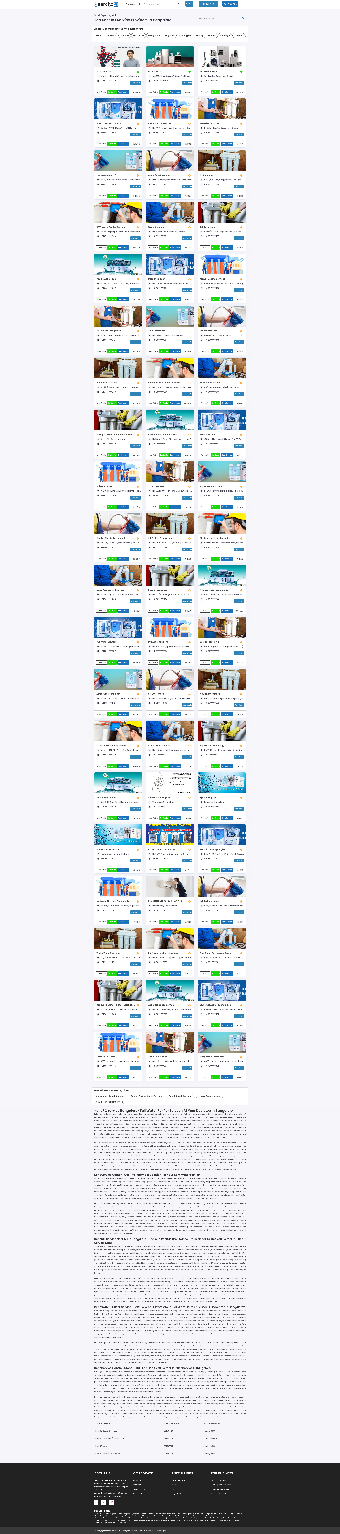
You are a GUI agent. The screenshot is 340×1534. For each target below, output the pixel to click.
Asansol (156, 1518)
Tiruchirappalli (121, 1520)
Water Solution (156, 227)
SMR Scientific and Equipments (112, 901)
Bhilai (161, 1520)
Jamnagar (219, 1520)
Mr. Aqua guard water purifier (215, 538)
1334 (189, 455)
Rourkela (187, 1520)
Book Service (123, 92)
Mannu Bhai (154, 71)
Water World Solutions (108, 953)
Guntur (178, 1518)
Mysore (227, 1516)
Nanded (193, 1520)
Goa (192, 1518)
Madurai (222, 1516)
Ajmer (167, 1518)
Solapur (234, 1516)
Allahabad (145, 1516)
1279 (137, 507)
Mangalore (98, 1522)
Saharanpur (185, 1518)
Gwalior (164, 1516)
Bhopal (179, 1514)
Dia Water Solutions (106, 382)
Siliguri (196, 1518)
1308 (241, 662)
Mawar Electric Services (212, 279)
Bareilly (129, 1520)
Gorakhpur (135, 1518)
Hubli (202, 1518)
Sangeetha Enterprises (212, 1056)
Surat (221, 1514)
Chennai (102, 1514)
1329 (241, 559)
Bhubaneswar (121, 1518)
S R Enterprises (156, 693)
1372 (189, 247)
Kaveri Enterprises (209, 123)
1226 (189, 766)
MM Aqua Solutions (158, 641)
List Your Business (218, 1480)
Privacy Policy (139, 1489)
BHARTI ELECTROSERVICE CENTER (165, 901)
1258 (137, 714)
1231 (241, 766)
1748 (137, 247)
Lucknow (163, 1514)
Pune (96, 1514)
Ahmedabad (144, 1514)
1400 (137, 92)
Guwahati (214, 1516)
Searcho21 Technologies (155, 1530)
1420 (241, 299)
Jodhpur (239, 1514)
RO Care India (103, 71)
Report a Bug (177, 1494)
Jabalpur (171, 1516)
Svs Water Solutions (107, 641)
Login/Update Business (221, 1485)
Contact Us (138, 1494)
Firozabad (237, 1518)
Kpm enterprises (209, 797)
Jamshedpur (228, 1518)
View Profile (101, 92)
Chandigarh (206, 1516)
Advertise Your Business (221, 1489)
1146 (189, 818)
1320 (241, 1077)
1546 (189, 351)
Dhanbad (138, 1516)
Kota (199, 1516)
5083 (240, 610)
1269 (137, 662)
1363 (137, 403)
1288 (137, 818)
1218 (189, 507)
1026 (137, 973)
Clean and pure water (159, 123)
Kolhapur (200, 1520)
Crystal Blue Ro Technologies (111, 538)
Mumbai (120, 1514)
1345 (137, 196)
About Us (137, 1480)
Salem (213, 1518)
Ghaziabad (103, 1520)
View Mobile (135, 83)
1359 (189, 559)
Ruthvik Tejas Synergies (212, 849)
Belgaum (110, 1522)
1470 (137, 144)
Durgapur (179, 1520)
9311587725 (230, 4)
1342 (241, 455)
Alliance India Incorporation (214, 590)
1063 (241, 973)
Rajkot (108, 1516)
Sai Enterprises (104, 486)
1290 (241, 403)
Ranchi (158, 1516)
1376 (189, 610)
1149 (137, 870)
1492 (241, 247)
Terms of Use (138, 1485)
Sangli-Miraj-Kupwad (231, 1520)
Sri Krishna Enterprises (160, 538)
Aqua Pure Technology (108, 693)
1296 (189, 922)
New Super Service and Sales (215, 953)
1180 (137, 922)
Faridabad (214, 1514)
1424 (189, 299)
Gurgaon (113, 1514)
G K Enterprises (208, 227)
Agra (209, 1514)
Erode (105, 1522)
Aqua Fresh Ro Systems (108, 123)
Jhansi (172, 1518)
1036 (137, 1025)
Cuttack (150, 1518)
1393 (137, 351)
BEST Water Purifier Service (110, 227)
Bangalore (126, 1514)
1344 (189, 403)
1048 (189, 1025)
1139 (241, 870)
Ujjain (97, 1520)
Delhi (107, 1514)
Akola (206, 1520)
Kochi (165, 1520)
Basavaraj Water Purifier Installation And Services (115, 1005)
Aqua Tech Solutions (159, 745)
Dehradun (143, 1518)
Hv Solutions (206, 175)
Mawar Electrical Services (161, 849)
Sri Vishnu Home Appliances (111, 745)
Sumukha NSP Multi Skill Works (164, 382)
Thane (174, 1514)
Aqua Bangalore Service (161, 1005)
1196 (241, 714)
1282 (189, 662)
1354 (240, 92)
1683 (189, 144)
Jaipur (157, 1514)
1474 (189, 196)
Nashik (97, 1516)
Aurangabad (129, 1516)
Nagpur (232, 1514)
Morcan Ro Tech (156, 279)
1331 (137, 610)
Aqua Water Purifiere (211, 486)
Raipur (195, 1516)
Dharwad (207, 1518)
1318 (189, 1077)
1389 (189, 92)
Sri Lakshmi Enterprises (108, 330)
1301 (241, 507)
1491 (137, 455)
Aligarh (104, 1518)
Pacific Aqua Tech (106, 279)
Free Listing (209, 4)
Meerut (102, 1516)
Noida (129, 1518)
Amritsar (240, 1516)
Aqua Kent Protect (210, 693)
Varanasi (114, 1516)
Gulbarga (212, 1520)
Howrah (152, 1516)
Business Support (218, 1494)
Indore (169, 1514)
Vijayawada (188, 1516)
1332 (241, 196)
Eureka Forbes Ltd (209, 641)
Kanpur (226, 1514)
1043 (189, 973)
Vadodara (98, 1518)
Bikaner (148, 1520)
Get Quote (112, 92)
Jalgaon (142, 1520)
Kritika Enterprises (209, 901)
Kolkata (151, 1514)
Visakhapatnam (188, 1514)
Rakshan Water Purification (162, 434)
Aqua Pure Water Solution (110, 590)
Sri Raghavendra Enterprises (163, 953)
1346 (240, 1025)
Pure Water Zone (209, 330)
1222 (189, 870)
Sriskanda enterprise (159, 797)
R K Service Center (106, 797)
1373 (137, 1077)
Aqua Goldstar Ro (157, 1056)
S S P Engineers (156, 486)
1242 (241, 818)
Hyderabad (135, 1514)
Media (174, 1485)
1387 (137, 559)
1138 (189, 714)
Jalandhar (111, 1518)
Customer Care (178, 1480)
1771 (241, 144)
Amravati (154, 1520)
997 (241, 922)
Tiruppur (135, 1520)
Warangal (220, 1518)
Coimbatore (179, 1516)
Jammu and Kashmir (121, 1522)
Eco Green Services (210, 382)
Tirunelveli (111, 1520)
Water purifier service (107, 849)
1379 (241, 351)
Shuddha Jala (207, 434)
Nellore (162, 1518)
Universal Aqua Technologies (215, 1005)
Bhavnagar (172, 1520)
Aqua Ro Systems (105, 1056)
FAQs (174, 1489)
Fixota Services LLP (106, 175)
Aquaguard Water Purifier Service (114, 434)
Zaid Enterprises (156, 330)
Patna (197, 1514)
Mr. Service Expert (209, 71)
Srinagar (121, 1516)
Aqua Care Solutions (159, 175)
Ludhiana (203, 1514)
